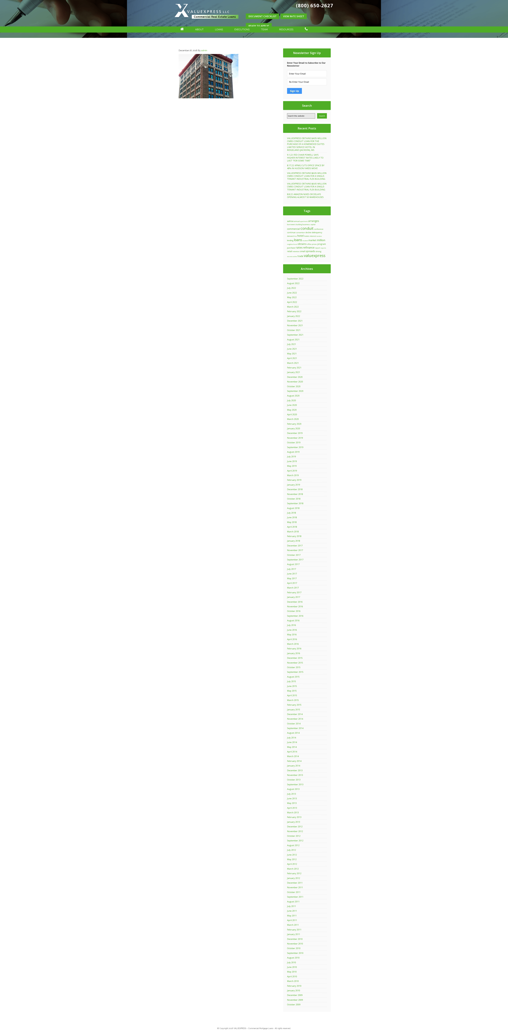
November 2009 (295, 999)
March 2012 (293, 868)
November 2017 (295, 550)
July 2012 (291, 850)
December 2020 (295, 377)
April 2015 (292, 695)
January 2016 (293, 653)
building (299, 224)
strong (318, 251)
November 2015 (295, 662)
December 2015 (295, 658)
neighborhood (292, 244)
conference (318, 229)
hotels (306, 236)
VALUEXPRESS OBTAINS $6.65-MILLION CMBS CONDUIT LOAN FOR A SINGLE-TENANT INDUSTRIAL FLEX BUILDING (306, 176)
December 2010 (295, 939)
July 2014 (291, 737)
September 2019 (295, 447)
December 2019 (295, 433)
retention (296, 251)
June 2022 (292, 292)
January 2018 (293, 540)
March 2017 (293, 587)
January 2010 (293, 990)
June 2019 (292, 461)
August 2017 (293, 564)
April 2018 (292, 526)
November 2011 (295, 887)
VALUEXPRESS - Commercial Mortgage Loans (206, 22)
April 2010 (292, 976)
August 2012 (293, 845)
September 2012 (295, 840)
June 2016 (292, 629)
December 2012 (295, 826)
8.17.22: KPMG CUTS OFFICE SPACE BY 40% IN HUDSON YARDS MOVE (305, 167)
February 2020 (294, 423)
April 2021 (292, 358)
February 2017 (294, 592)
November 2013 (295, 775)
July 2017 (291, 569)
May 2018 (292, 522)
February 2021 (294, 367)
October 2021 (293, 330)
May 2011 (292, 915)
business (306, 224)
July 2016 (291, 625)
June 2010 (292, 967)
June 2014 (292, 742)
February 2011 (294, 929)
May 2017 (292, 578)
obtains (302, 243)
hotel (300, 236)
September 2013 (295, 784)
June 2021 (292, 348)
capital (312, 224)
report (317, 248)
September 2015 (295, 672)
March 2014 (293, 756)
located (305, 241)
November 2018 (295, 494)
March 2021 (293, 363)
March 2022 (293, 306)
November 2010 (295, 943)
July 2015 (291, 681)
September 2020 (295, 391)
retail (289, 251)
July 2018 (291, 512)
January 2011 (293, 934)
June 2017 (292, 573)
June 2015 (292, 686)
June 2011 (292, 910)
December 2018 (295, 489)
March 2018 (293, 531)
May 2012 (292, 859)
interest (313, 236)
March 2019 (293, 475)
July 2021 (291, 344)
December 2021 (295, 320)
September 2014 (295, 728)
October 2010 (293, 948)
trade (300, 256)
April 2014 (292, 751)
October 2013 (293, 779)
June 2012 (292, 854)
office (309, 244)
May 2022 (292, 297)
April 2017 (292, 583)
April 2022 (292, 302)
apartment (304, 221)
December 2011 (295, 882)
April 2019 (292, 470)
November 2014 (295, 718)
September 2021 (295, 334)
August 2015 (293, 676)
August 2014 (293, 732)
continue (291, 232)
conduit (307, 228)
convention (300, 232)
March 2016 (293, 643)
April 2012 (292, 864)
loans (298, 240)
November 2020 (295, 381)
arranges (313, 221)
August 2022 (293, 283)
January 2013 (293, 821)
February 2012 (294, 873)
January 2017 (293, 597)
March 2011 (293, 924)
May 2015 (292, 690)
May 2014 (292, 747)
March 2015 (293, 700)
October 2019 (293, 442)
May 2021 (292, 353)
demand (290, 236)
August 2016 (293, 620)
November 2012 (295, 831)
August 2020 (293, 395)
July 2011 (291, 906)
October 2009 (293, 1004)
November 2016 (295, 606)
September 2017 (295, 559)
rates (299, 247)
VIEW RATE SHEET (293, 16)
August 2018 (293, 508)
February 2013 (294, 817)
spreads (310, 251)
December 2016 (295, 601)
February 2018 (294, 536)
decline (308, 232)
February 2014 (294, 761)
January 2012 (293, 878)
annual (297, 221)
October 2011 (293, 892)
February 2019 (294, 480)
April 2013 (292, 807)
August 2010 (293, 957)
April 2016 (292, 639)
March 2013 (293, 812)
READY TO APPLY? (258, 25)
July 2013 (291, 793)
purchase (291, 247)
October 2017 (293, 555)
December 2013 (295, 770)
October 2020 (293, 386)
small (302, 251)
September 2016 (295, 615)
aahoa (290, 221)
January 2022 (293, 316)
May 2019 (292, 465)
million (321, 240)
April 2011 (292, 920)
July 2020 (291, 400)
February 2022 (294, 311)
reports (323, 248)
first (295, 236)
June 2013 (292, 798)
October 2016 (293, 611)
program (321, 244)
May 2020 (292, 409)
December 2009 (295, 995)
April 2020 (292, 414)
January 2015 (293, 709)
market (312, 240)
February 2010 (294, 985)
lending (290, 240)
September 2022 (295, 278)
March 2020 (293, 419)
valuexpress (314, 255)
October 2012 (293, 835)
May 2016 (292, 634)
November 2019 (295, 437)
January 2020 (293, 428)
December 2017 (295, 545)
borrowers (291, 224)
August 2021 (293, 339)
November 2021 (295, 325)
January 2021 (293, 372)
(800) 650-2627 (314, 5)
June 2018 (292, 517)
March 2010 (293, 981)
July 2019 (291, 456)
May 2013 (292, 803)
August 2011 (293, 901)
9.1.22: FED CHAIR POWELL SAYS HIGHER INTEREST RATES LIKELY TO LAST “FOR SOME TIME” (305, 157)
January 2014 (293, 765)
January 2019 (293, 484)
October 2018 (293, 498)
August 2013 (293, 789)
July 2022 (291, 288)
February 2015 (294, 704)
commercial (293, 228)
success (289, 256)
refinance (308, 247)
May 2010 (292, 971)
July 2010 (291, 962)
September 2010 (295, 953)
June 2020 (292, 405)
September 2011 (295, 896)
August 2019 (293, 451)
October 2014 (293, 723)
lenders (319, 236)
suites (295, 256)
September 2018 (295, 503)
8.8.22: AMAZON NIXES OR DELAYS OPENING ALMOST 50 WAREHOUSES (305, 196)
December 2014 (295, 714)
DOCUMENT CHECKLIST (262, 16)
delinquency (317, 232)
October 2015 (293, 667)
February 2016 (294, 648)
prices (314, 244)
